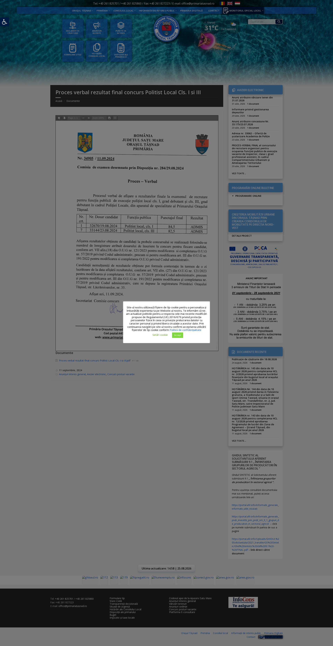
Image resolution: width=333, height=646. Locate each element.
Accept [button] (177, 334)
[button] (4, 21)
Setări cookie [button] (160, 334)
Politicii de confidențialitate (185, 330)
